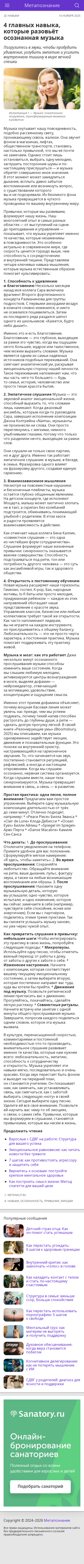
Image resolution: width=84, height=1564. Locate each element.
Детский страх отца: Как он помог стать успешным (49, 1231)
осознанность (31, 1201)
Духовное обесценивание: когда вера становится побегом (49, 1349)
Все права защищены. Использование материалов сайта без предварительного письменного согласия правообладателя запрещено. (42, 1531)
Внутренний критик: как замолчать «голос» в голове (50, 1265)
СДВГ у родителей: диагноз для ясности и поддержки (53, 1382)
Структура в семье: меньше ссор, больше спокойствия (50, 1298)
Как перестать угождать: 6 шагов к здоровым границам (53, 1248)
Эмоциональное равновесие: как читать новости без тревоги (44, 1152)
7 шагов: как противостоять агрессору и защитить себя (43, 1162)
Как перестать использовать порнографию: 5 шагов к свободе (51, 1315)
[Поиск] (77, 5)
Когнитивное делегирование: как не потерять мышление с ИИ (52, 1365)
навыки (13, 16)
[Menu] (7, 5)
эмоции (66, 1201)
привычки (51, 1201)
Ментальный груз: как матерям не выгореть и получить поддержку (46, 1332)
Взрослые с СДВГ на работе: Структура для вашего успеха (42, 1141)
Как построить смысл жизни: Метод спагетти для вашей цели (40, 1183)
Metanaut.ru (17, 1195)
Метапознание (42, 5)
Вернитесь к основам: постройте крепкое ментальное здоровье (38, 1173)
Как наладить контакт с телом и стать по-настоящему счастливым (52, 1281)
